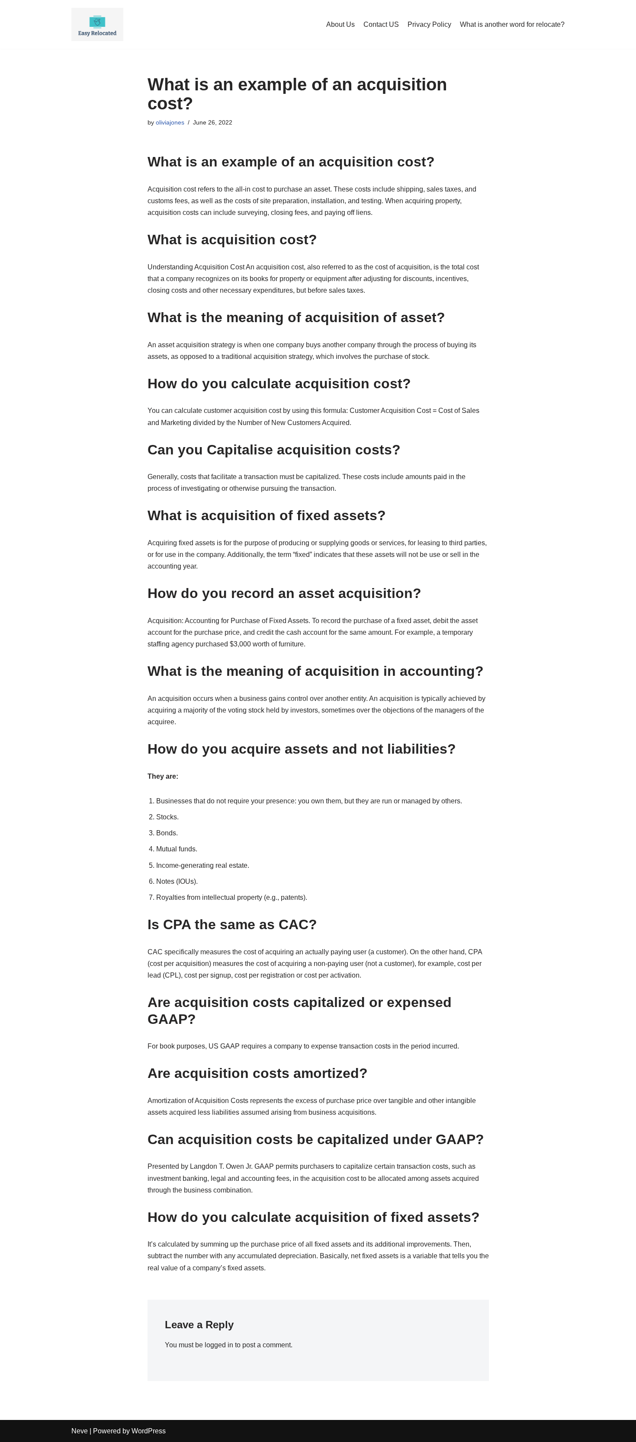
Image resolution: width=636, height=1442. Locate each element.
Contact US (381, 24)
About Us (340, 24)
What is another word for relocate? (512, 24)
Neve (79, 1431)
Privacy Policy (429, 24)
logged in (219, 1345)
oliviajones (170, 122)
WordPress (149, 1431)
